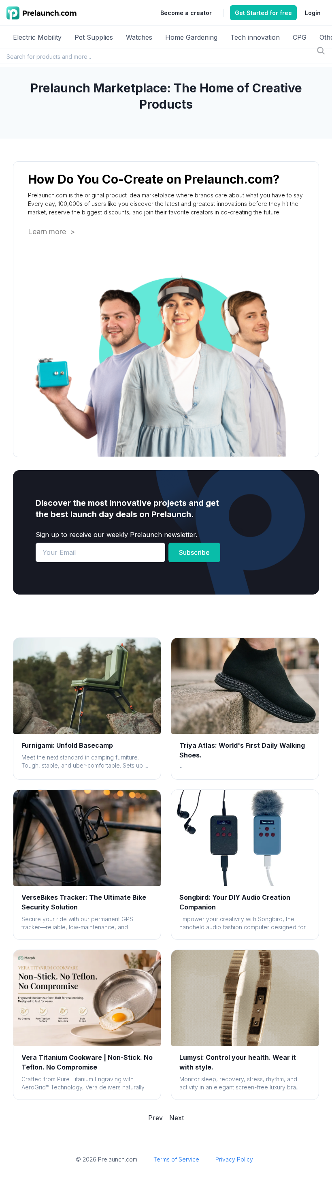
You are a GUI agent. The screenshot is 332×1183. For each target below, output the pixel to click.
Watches (139, 37)
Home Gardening (191, 37)
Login (313, 12)
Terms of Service (176, 1159)
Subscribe (194, 552)
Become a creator (186, 12)
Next (176, 1118)
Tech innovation (255, 37)
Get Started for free (263, 12)
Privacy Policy (234, 1159)
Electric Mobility (37, 37)
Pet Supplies (93, 37)
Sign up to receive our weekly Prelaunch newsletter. (116, 535)
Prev (155, 1118)
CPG (299, 37)
